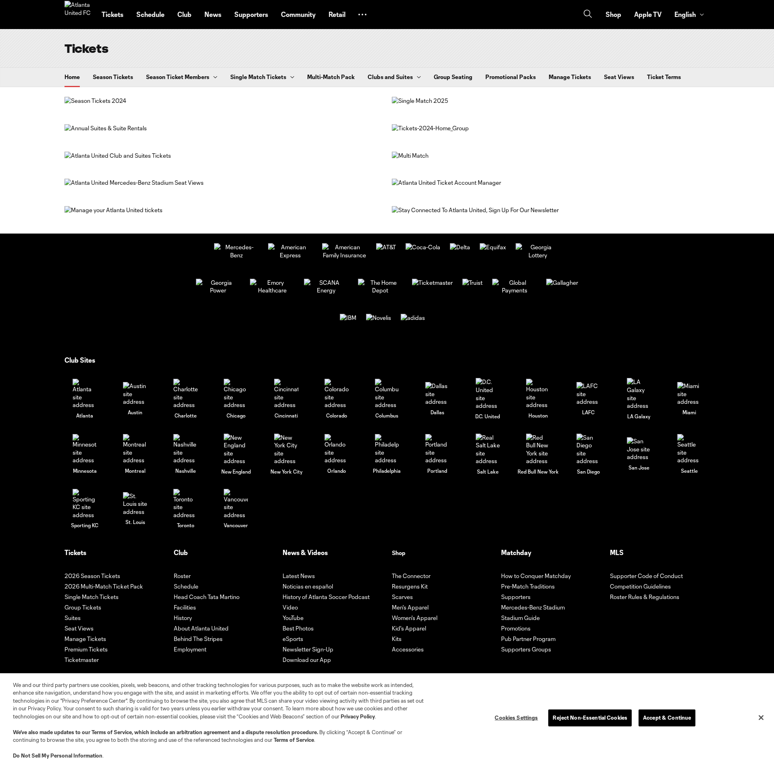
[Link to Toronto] (185, 504)
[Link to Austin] (135, 394)
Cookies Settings (516, 717)
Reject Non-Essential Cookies (590, 717)
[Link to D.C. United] (488, 393)
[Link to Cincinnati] (286, 394)
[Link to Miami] (689, 394)
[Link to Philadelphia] (387, 449)
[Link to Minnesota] (85, 449)
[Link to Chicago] (236, 394)
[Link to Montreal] (135, 449)
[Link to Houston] (538, 394)
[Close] (761, 717)
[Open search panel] (588, 15)
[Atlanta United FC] (78, 14)
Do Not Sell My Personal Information (57, 755)
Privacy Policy (358, 716)
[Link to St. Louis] (135, 504)
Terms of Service (112, 732)
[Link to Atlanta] (85, 394)
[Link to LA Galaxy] (639, 393)
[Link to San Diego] (588, 449)
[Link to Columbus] (387, 394)
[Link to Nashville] (185, 449)
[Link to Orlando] (337, 449)
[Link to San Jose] (639, 449)
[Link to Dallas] (437, 394)
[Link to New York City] (286, 449)
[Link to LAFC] (588, 394)
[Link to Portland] (437, 449)
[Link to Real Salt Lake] (488, 449)
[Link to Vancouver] (236, 504)
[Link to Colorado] (337, 394)
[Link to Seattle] (689, 449)
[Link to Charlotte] (185, 394)
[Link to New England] (236, 449)
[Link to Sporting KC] (85, 504)
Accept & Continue (667, 717)
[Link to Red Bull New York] (538, 449)
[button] (362, 14)
